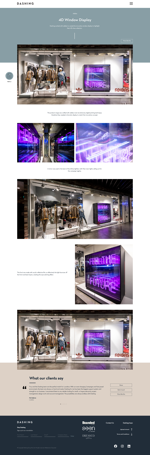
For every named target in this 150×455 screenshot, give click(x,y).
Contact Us (110, 423)
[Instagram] (122, 446)
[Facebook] (115, 446)
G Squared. (53, 447)
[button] (131, 3)
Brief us (9, 81)
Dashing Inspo (128, 423)
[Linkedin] (129, 446)
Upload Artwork (124, 429)
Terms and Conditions (123, 434)
